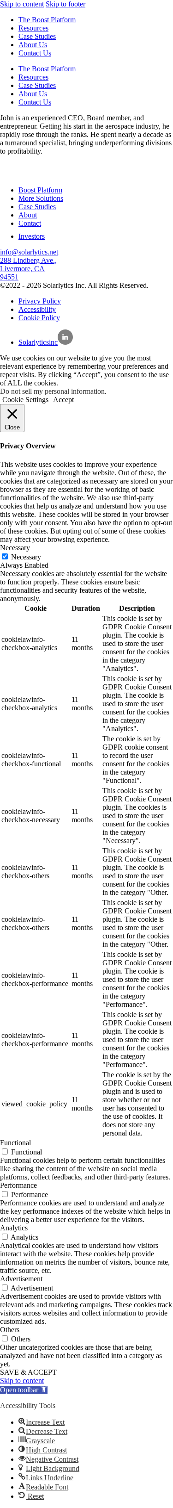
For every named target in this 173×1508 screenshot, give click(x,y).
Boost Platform (40, 190)
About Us (32, 45)
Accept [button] (63, 399)
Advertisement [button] (21, 1279)
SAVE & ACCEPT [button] (28, 1372)
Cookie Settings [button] (25, 399)
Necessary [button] (15, 548)
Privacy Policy (39, 301)
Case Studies (37, 36)
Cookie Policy (39, 318)
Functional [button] (15, 1143)
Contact (29, 223)
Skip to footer (65, 4)
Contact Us (34, 53)
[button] (24, 1390)
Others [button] (9, 1330)
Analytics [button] (14, 1228)
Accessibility (37, 309)
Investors (31, 236)
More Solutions (40, 198)
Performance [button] (18, 1185)
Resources (33, 28)
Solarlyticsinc (38, 342)
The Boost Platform (47, 20)
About (27, 215)
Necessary (26, 557)
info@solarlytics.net (29, 252)
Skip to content (22, 4)
